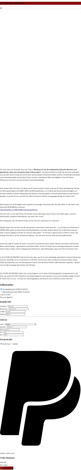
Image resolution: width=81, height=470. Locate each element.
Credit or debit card (7, 453)
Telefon (2, 314)
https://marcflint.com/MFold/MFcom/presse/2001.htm (19, 210)
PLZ (2, 335)
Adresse (3, 327)
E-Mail (3, 312)
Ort (1, 332)
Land (2, 324)
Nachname (4, 309)
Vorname (3, 306)
